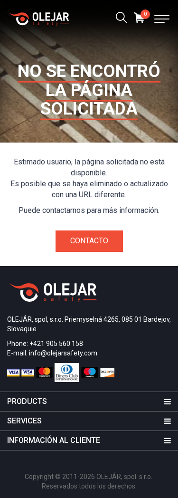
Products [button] (27, 401)
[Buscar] (121, 19)
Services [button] (24, 420)
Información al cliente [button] (53, 440)
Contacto (89, 240)
